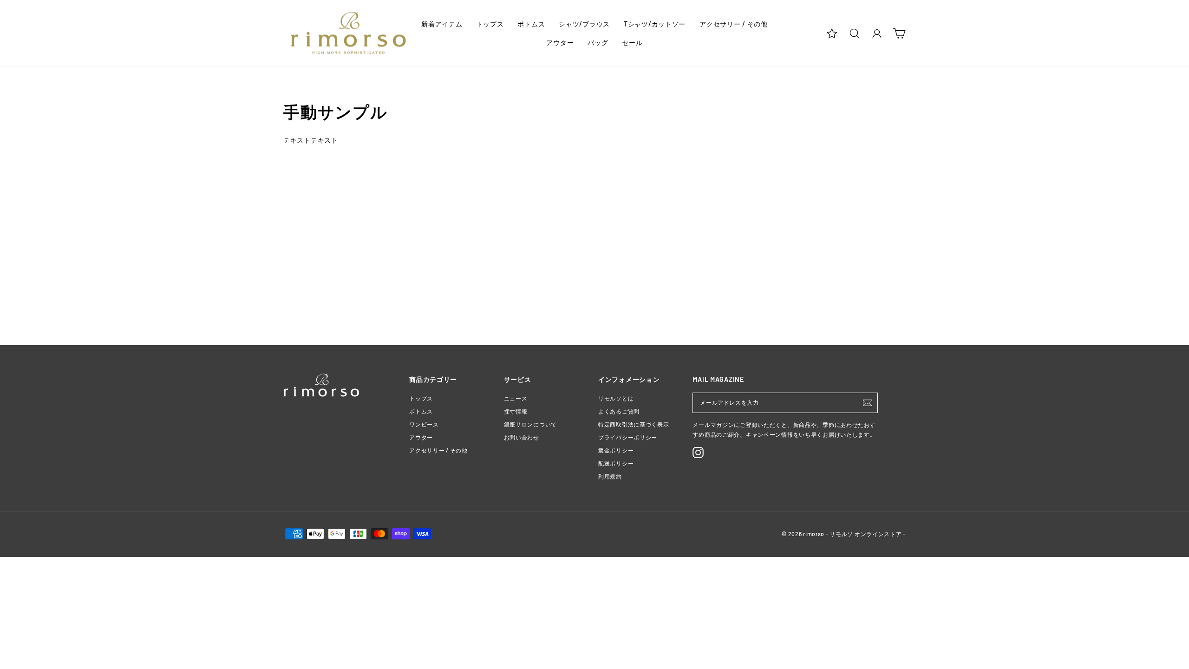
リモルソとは (616, 398)
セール (632, 42)
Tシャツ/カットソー (655, 24)
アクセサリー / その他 (733, 24)
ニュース (516, 398)
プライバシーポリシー (627, 437)
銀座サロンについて (530, 424)
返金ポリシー (616, 450)
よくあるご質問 (619, 411)
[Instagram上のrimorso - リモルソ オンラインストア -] (698, 452)
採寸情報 (516, 411)
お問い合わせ (521, 437)
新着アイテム (441, 24)
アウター (560, 42)
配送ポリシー (616, 463)
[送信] (867, 402)
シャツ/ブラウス (584, 24)
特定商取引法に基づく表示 (633, 424)
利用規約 (610, 476)
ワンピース (424, 424)
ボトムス (531, 24)
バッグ (598, 42)
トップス (490, 24)
